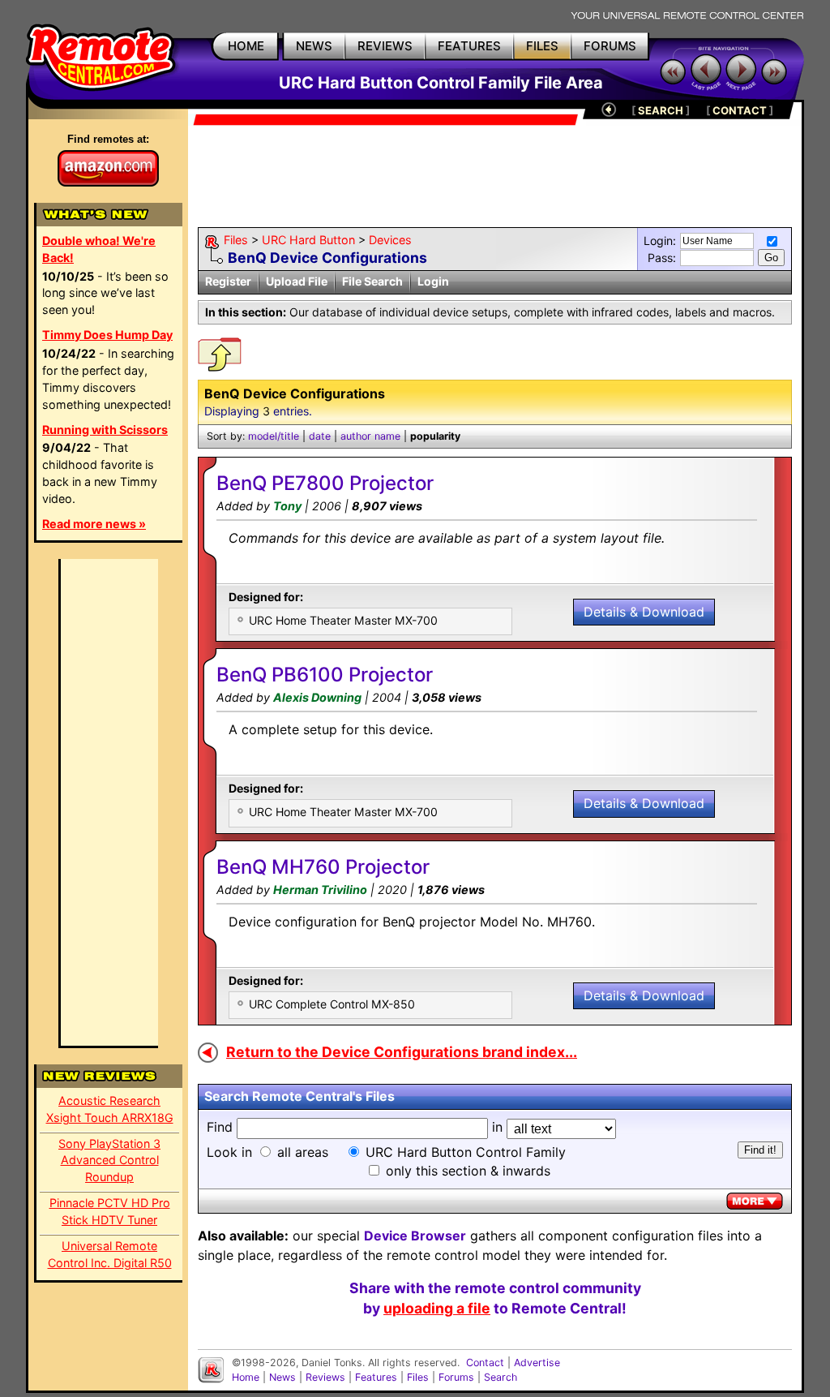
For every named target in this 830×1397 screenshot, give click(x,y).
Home (245, 1377)
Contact (485, 1362)
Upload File (296, 281)
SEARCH (660, 110)
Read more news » (94, 524)
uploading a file (436, 1308)
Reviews (325, 1377)
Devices (390, 240)
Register (228, 281)
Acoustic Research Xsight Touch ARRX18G (109, 1109)
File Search (372, 281)
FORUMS (610, 46)
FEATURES (469, 46)
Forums (456, 1377)
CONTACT (739, 110)
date (320, 436)
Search (500, 1377)
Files (236, 240)
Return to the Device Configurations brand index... (401, 1051)
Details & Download (644, 612)
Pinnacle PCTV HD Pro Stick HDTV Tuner (109, 1211)
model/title (273, 436)
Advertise (537, 1362)
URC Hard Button (308, 240)
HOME (246, 46)
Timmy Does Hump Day (107, 335)
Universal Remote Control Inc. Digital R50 (110, 1254)
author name (370, 436)
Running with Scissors (105, 429)
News (282, 1377)
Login (433, 281)
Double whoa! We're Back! (99, 249)
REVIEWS (385, 46)
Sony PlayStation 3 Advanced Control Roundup (109, 1160)
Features (376, 1377)
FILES (542, 46)
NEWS (314, 46)
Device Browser (415, 1235)
